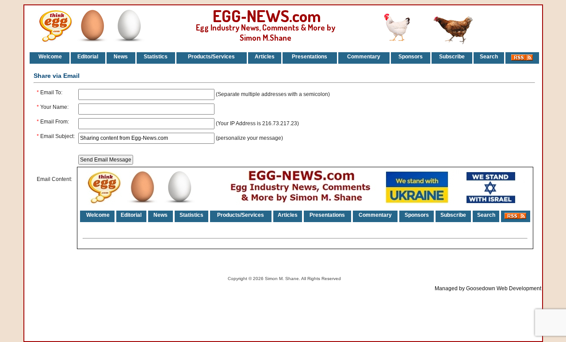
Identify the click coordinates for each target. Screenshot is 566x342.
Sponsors (410, 57)
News (120, 57)
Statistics (156, 57)
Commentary (363, 57)
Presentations (309, 57)
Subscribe (452, 57)
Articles (265, 57)
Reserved (331, 278)
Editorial (87, 57)
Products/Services (211, 57)
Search (489, 57)
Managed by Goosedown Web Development (488, 288)
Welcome (49, 57)
